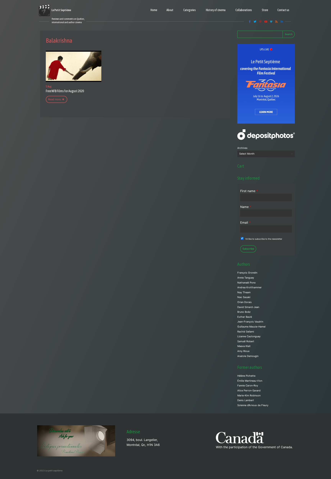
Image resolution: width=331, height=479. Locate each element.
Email (245, 222)
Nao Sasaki (243, 297)
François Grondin (247, 272)
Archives (242, 148)
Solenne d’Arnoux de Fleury (252, 405)
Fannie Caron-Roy (247, 385)
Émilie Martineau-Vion (249, 380)
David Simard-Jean (248, 307)
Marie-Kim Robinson (249, 395)
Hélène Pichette (246, 375)
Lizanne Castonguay (249, 336)
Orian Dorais (244, 302)
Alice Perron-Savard (249, 390)
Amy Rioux (243, 351)
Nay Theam (244, 292)
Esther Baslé (244, 316)
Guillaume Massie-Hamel (251, 326)
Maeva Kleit (244, 346)
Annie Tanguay (245, 277)
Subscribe (248, 248)
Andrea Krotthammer (249, 287)
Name (245, 207)
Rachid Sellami (245, 331)
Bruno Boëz (244, 311)
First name (249, 191)
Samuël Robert (245, 341)
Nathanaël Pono (246, 282)
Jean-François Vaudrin (250, 321)
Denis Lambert (245, 400)
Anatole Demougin (247, 356)
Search (288, 34)
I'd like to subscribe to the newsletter (263, 239)
